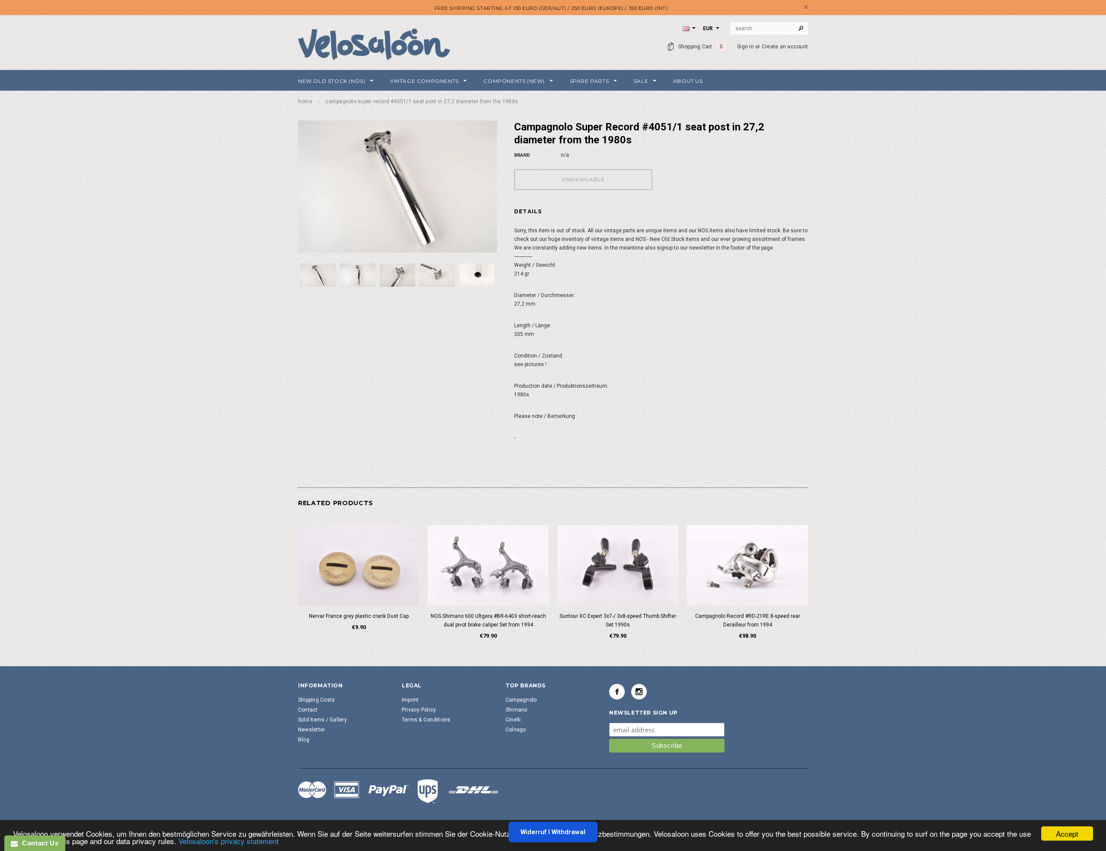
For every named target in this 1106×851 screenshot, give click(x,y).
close (806, 7)
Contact (308, 710)
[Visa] (398, 791)
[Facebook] (617, 691)
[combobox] (769, 28)
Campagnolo (521, 700)
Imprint (410, 700)
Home (305, 101)
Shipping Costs (316, 700)
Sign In (745, 47)
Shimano (516, 710)
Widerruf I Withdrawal (553, 832)
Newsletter (311, 730)
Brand (522, 155)
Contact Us (38, 843)
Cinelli (513, 720)
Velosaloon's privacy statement (228, 840)
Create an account (785, 47)
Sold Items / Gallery (322, 720)
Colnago (515, 730)
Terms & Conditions (426, 720)
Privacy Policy (419, 710)
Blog (303, 740)
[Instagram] (639, 691)
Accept (1067, 833)
